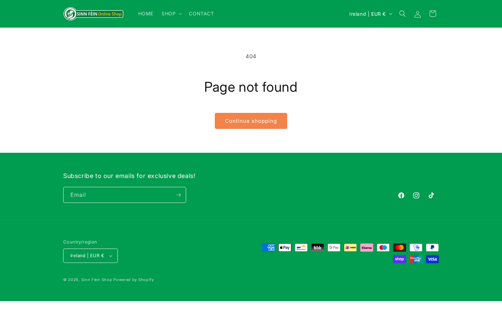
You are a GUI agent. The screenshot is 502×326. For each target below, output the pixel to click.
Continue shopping (251, 121)
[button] (171, 13)
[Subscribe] (178, 195)
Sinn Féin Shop (96, 279)
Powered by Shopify (133, 279)
